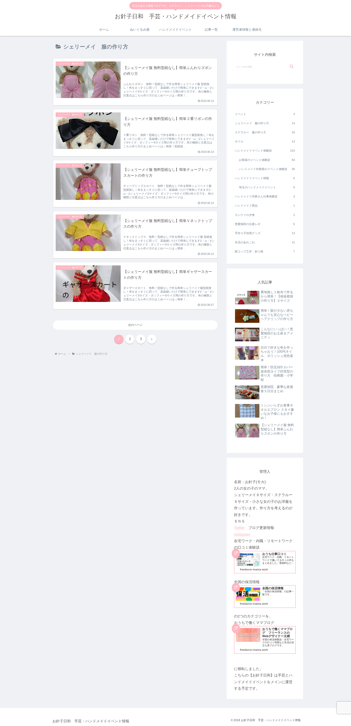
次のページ (135, 324)
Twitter (239, 528)
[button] (291, 66)
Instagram (242, 534)
